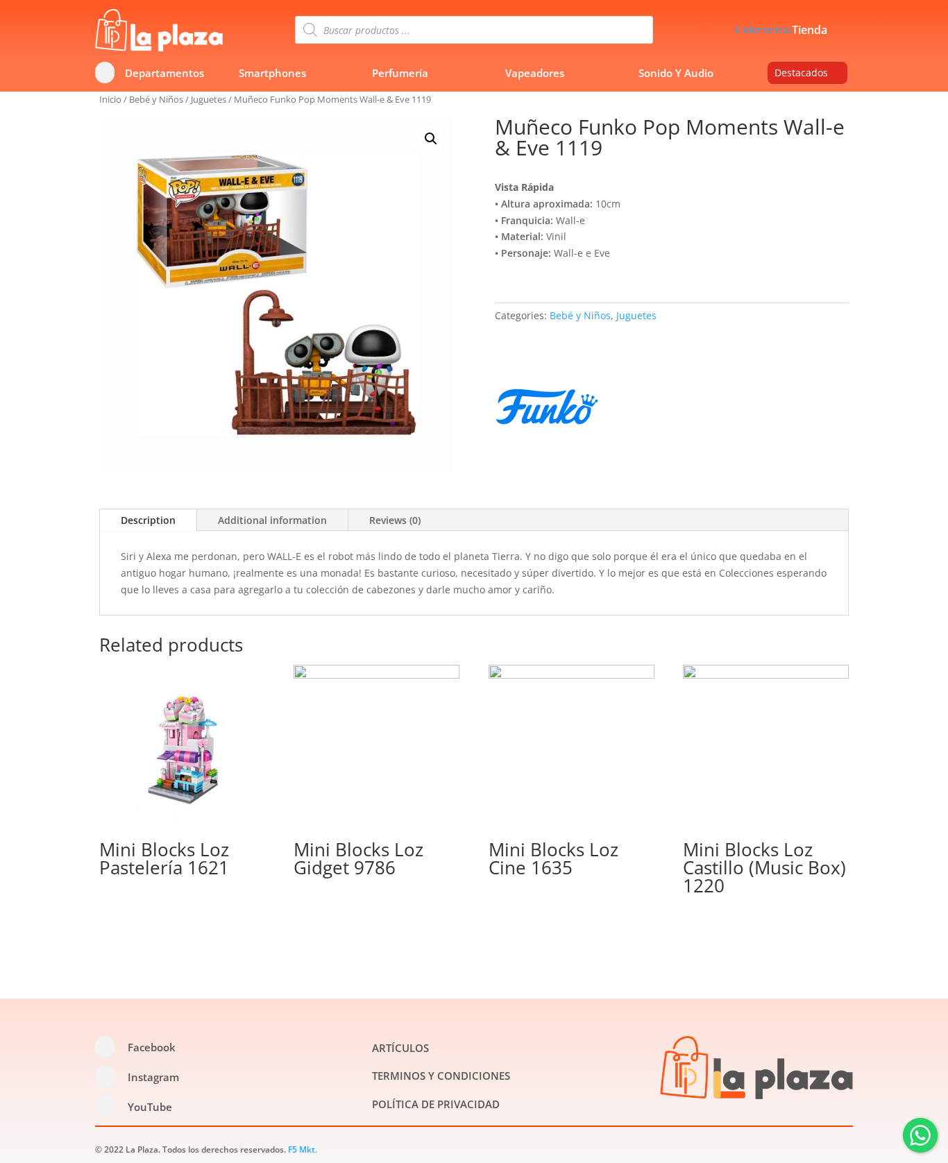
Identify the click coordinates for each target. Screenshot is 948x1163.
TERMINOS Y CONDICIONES (441, 1076)
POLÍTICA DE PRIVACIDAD (436, 1104)
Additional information (272, 520)
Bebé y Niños (156, 99)
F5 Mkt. (302, 1149)
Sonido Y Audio (675, 73)
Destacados (801, 72)
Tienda (809, 31)
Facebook (152, 1047)
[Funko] (547, 409)
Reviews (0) (395, 520)
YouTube (150, 1107)
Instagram (153, 1077)
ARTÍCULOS (400, 1048)
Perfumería (400, 73)
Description (148, 520)
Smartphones (272, 73)
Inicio (110, 99)
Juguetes (208, 99)
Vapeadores (534, 73)
